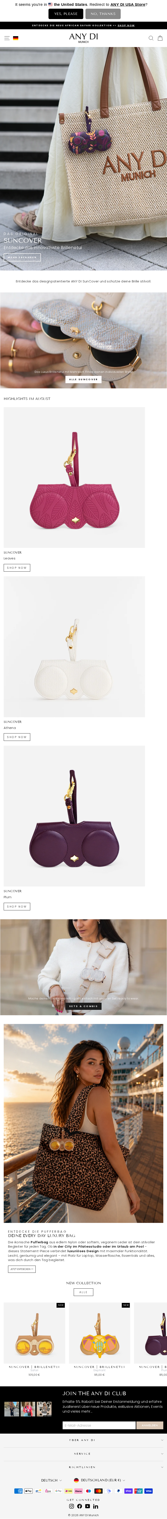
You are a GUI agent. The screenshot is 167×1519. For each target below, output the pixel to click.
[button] (15, 38)
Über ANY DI (82, 1440)
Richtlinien (82, 1467)
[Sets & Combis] (83, 967)
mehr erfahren (22, 257)
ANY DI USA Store (127, 4)
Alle (83, 1292)
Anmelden (150, 1425)
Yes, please (65, 14)
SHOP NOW (17, 568)
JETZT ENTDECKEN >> (21, 1269)
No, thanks (103, 14)
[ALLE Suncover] (83, 340)
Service (82, 1453)
